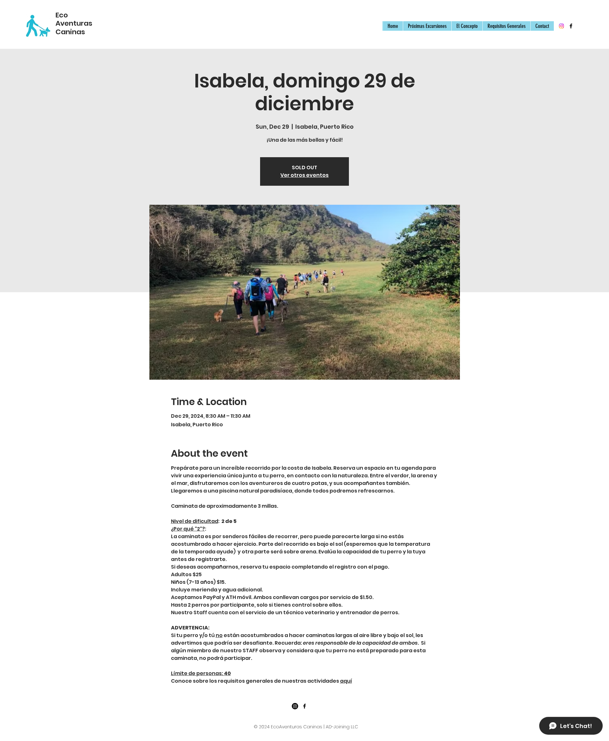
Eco (62, 15)
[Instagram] (561, 26)
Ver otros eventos (304, 175)
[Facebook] (571, 26)
